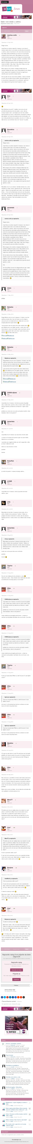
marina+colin (10, 23)
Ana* (9, 827)
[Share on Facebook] (2, 997)
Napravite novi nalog (16, 970)
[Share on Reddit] (18, 997)
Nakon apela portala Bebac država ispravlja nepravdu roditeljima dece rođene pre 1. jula (16, 1109)
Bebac (12, 1105)
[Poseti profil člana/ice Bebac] (3, 1103)
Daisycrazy (13, 1056)
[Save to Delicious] (15, 997)
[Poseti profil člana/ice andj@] (4, 482)
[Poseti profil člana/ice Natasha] (4, 308)
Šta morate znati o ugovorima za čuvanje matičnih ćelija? (16, 1124)
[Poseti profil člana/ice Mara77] (4, 801)
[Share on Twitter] (5, 997)
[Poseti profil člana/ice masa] (4, 289)
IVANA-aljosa (12, 392)
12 (13, 588)
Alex (8, 767)
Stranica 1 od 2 (16, 31)
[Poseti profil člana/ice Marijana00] (3, 1044)
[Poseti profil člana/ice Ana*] (4, 829)
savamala (10, 207)
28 (16, 867)
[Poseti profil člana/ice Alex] (4, 769)
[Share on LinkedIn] (10, 997)
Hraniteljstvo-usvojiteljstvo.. (12, 1065)
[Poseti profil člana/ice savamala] (4, 209)
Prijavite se (16, 979)
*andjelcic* (13, 1078)
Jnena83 (12, 1067)
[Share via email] (24, 997)
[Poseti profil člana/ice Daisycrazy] (3, 1056)
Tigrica (9, 566)
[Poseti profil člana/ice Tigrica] (4, 567)
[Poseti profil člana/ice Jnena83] (3, 1066)
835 (14, 827)
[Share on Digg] (13, 997)
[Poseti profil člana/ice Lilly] (4, 503)
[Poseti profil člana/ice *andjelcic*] (3, 1077)
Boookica (10, 129)
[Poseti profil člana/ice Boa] (4, 97)
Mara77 (10, 800)
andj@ (9, 481)
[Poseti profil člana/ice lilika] (4, 589)
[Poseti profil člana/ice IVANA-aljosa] (4, 394)
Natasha (10, 307)
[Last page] (31, 31)
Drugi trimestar (9, 1055)
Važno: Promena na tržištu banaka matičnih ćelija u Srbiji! (16, 1114)
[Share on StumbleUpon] (21, 997)
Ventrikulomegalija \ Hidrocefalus (14, 1087)
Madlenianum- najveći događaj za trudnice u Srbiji (16, 1103)
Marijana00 (13, 1045)
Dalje (26, 31)
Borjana (10, 867)
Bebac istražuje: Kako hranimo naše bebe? (16, 1120)
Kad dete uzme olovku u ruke (13, 1077)
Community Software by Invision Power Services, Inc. (16, 1141)
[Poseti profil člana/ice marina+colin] (4, 36)
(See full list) (11, 1132)
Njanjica (10, 743)
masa (9, 288)
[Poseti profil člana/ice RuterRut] (4, 462)
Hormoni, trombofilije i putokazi (13, 1043)
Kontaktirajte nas (16, 1139)
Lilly (8, 502)
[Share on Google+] (7, 997)
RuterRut (10, 461)
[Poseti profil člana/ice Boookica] (4, 131)
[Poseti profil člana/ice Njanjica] (4, 744)
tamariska (10, 421)
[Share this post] (30, 42)
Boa (8, 96)
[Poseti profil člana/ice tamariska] (4, 423)
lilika (9, 588)
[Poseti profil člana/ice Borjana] (4, 869)
